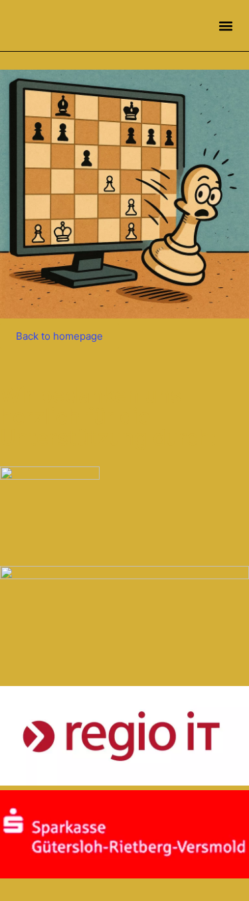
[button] (225, 25)
